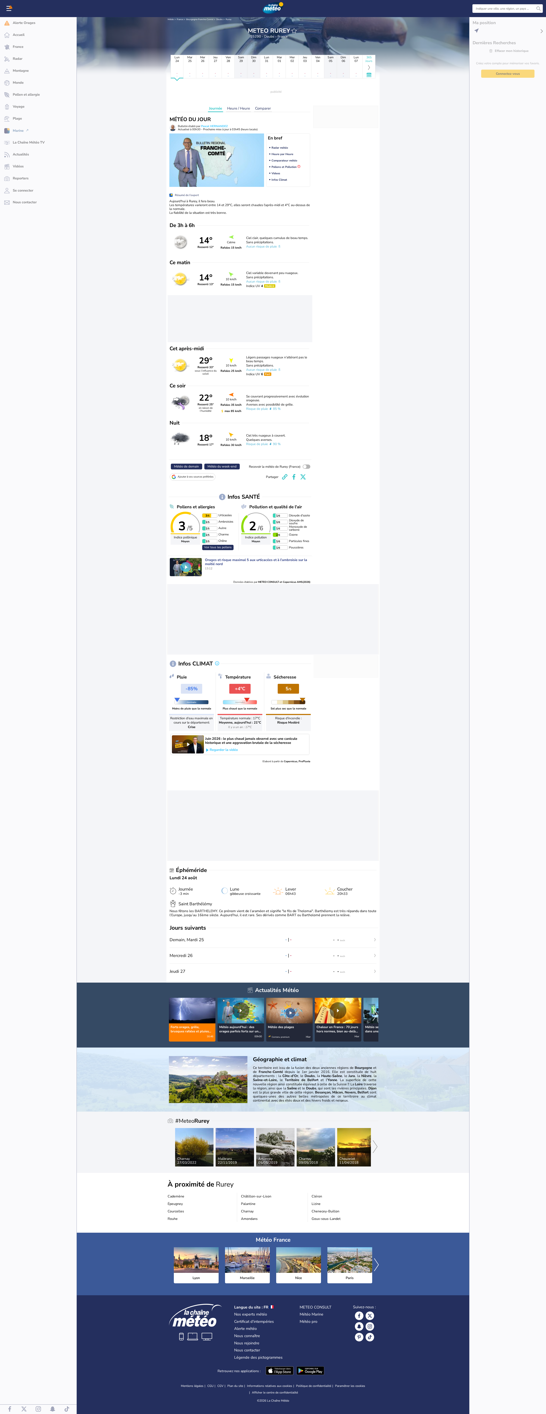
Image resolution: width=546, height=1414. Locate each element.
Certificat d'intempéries (254, 1321)
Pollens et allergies (196, 507)
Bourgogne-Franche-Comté (199, 19)
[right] (375, 1015)
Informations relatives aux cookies (269, 1386)
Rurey (228, 19)
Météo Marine (311, 1314)
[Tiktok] (370, 1337)
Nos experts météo (250, 1314)
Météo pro (308, 1321)
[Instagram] (370, 1326)
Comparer (263, 108)
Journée (215, 108)
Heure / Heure (238, 108)
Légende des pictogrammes (258, 1357)
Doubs (219, 19)
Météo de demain (186, 466)
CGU (210, 1386)
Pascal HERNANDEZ (214, 126)
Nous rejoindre (246, 1343)
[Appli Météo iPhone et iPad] (279, 1371)
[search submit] (538, 8)
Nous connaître (247, 1335)
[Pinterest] (359, 1337)
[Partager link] (285, 477)
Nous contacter (247, 1350)
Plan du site (235, 1386)
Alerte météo (245, 1328)
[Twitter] (370, 1315)
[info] (217, 663)
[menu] (9, 8)
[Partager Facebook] (294, 477)
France (180, 19)
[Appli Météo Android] (310, 1371)
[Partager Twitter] (303, 477)
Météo (171, 19)
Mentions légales (192, 1386)
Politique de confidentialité (313, 1386)
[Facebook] (359, 1315)
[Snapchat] (359, 1326)
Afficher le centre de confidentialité (275, 1392)
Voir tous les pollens (218, 547)
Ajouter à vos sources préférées (195, 476)
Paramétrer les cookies (350, 1386)
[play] (185, 567)
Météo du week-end (222, 466)
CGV (220, 1386)
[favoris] (294, 31)
